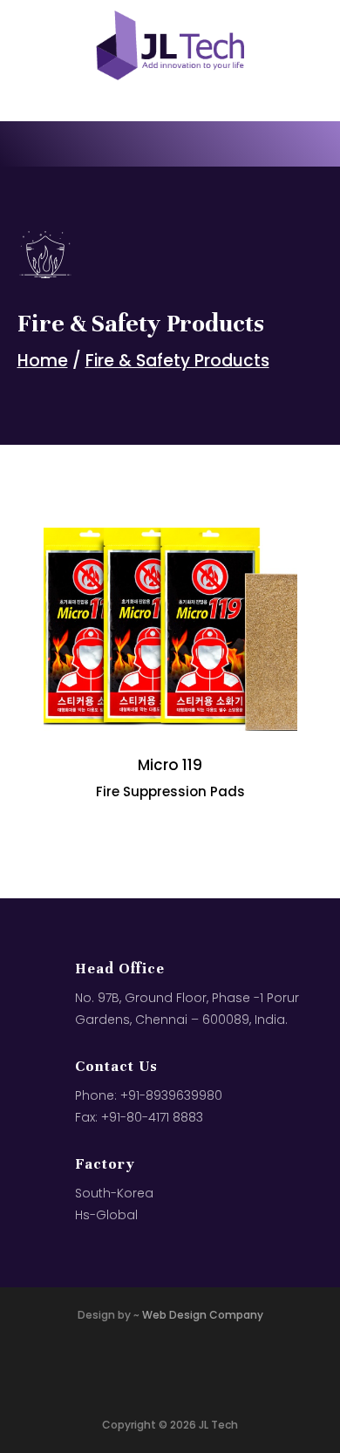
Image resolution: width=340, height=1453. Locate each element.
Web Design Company (202, 1314)
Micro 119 (170, 764)
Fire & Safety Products (177, 360)
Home (42, 360)
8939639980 (184, 1095)
